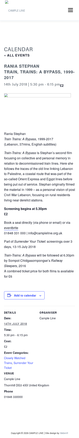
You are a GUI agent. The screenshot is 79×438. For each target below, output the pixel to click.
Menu (70, 10)
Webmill (64, 433)
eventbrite (11, 227)
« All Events (17, 55)
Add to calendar (25, 295)
